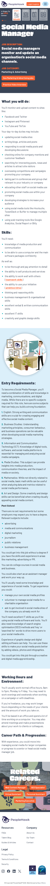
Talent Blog (6, 837)
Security (5, 864)
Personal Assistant (36, 794)
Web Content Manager (15, 787)
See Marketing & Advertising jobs (18, 78)
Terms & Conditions (10, 859)
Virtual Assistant (13, 794)
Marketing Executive (25, 800)
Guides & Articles (9, 842)
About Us (30, 832)
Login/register (33, 4)
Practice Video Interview (14, 84)
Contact (30, 842)
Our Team (30, 837)
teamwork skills (14, 279)
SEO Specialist (38, 787)
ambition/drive (13, 287)
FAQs (4, 832)
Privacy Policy (8, 854)
